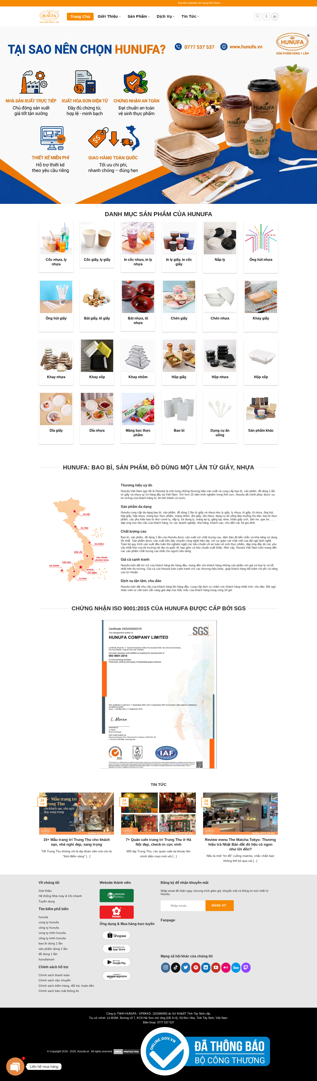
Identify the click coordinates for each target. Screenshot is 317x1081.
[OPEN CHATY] (15, 1066)
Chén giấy (179, 318)
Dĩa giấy (56, 430)
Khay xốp (97, 377)
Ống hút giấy (56, 318)
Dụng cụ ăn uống (219, 432)
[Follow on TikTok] (175, 968)
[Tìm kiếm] (257, 16)
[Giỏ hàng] (274, 16)
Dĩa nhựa (97, 430)
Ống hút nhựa (261, 259)
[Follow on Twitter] (185, 968)
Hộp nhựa (220, 377)
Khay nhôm (138, 377)
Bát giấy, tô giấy (97, 318)
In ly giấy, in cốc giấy (179, 262)
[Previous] (38, 833)
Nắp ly (220, 259)
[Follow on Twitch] (246, 968)
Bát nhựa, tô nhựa (138, 320)
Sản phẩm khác (261, 430)
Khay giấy (261, 318)
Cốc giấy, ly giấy (97, 259)
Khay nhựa (56, 377)
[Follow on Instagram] (165, 968)
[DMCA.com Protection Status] (127, 1051)
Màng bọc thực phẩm (138, 432)
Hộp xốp (261, 377)
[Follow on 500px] (236, 968)
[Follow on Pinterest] (196, 968)
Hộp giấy (179, 377)
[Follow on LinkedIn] (205, 968)
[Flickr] (226, 968)
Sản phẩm (137, 16)
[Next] (279, 833)
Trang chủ (80, 16)
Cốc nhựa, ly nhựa (56, 262)
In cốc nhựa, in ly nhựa (138, 262)
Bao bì (179, 430)
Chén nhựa (220, 318)
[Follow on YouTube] (216, 968)
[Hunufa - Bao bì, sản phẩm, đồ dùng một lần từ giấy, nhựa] (49, 17)
